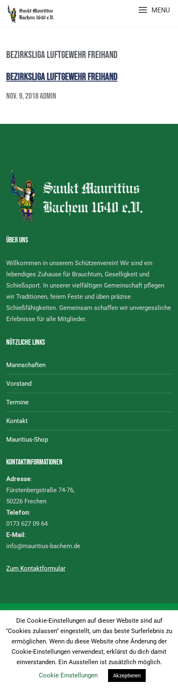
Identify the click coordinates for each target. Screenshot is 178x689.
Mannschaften (26, 365)
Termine (17, 402)
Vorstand (18, 383)
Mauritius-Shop (27, 439)
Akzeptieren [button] (127, 675)
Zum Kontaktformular (35, 568)
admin (48, 96)
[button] (154, 10)
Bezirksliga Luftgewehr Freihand (62, 77)
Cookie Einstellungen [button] (68, 675)
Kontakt (17, 421)
